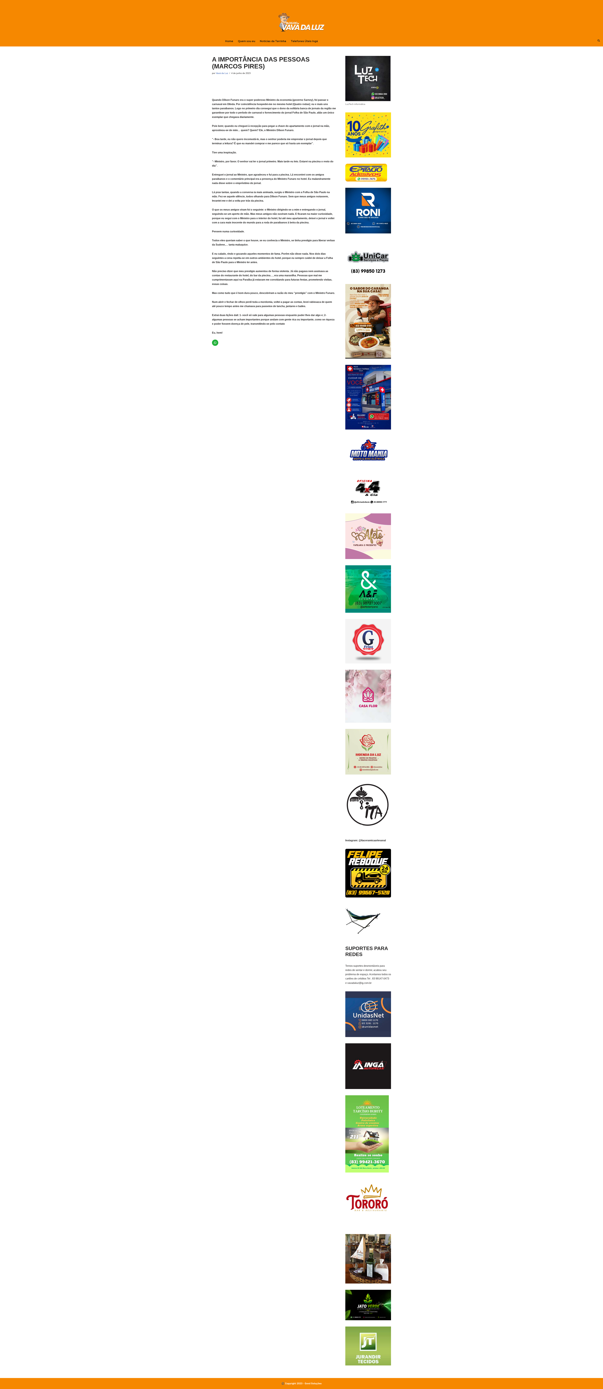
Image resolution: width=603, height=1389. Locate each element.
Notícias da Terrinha (273, 41)
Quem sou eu (246, 41)
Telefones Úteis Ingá (304, 41)
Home (229, 41)
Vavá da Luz (222, 73)
